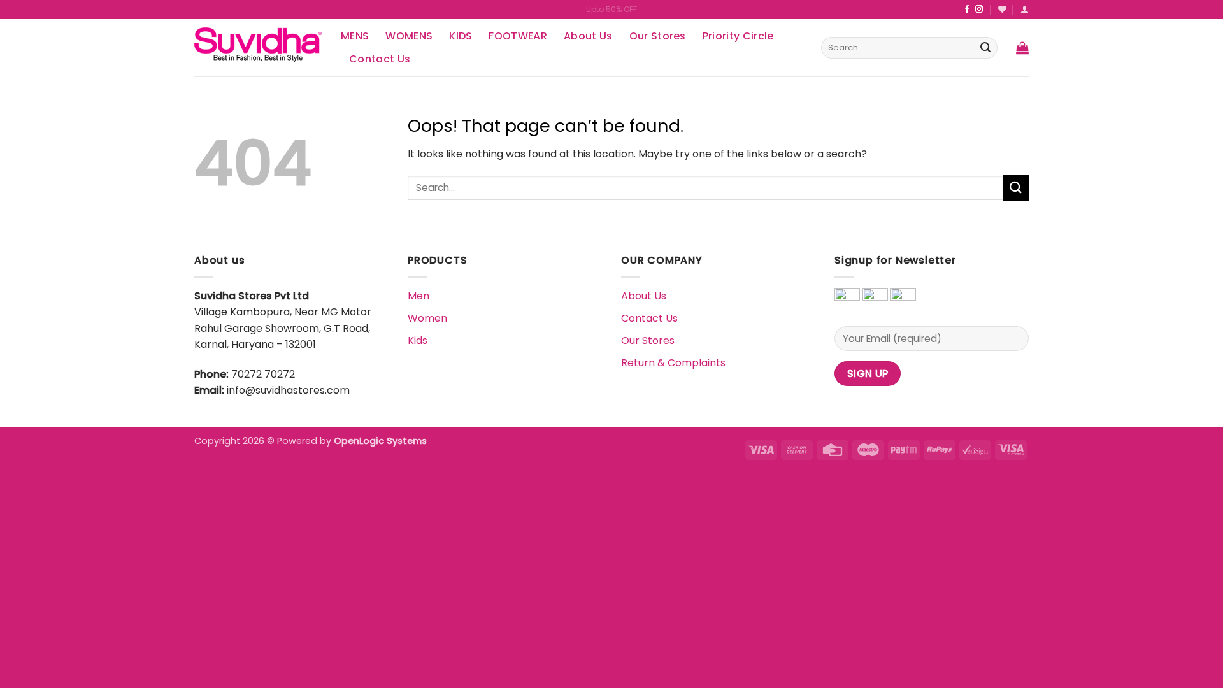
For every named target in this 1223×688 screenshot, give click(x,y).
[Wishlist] (1002, 9)
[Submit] (985, 48)
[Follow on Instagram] (979, 9)
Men (418, 296)
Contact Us (379, 59)
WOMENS (409, 36)
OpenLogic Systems (380, 440)
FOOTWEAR (518, 36)
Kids (417, 340)
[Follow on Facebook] (967, 9)
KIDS (460, 36)
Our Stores (657, 36)
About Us (588, 36)
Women (427, 318)
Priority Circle (738, 36)
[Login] (1024, 9)
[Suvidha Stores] (258, 47)
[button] (1022, 48)
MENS (355, 36)
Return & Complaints (673, 362)
